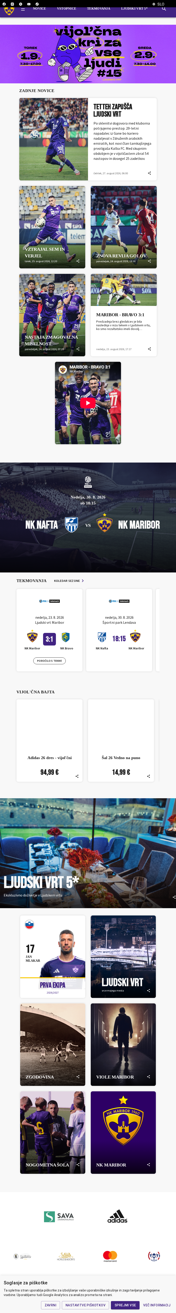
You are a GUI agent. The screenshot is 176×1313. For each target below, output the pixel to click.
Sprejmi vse (125, 1305)
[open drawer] (23, 8)
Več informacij (156, 1305)
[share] (149, 173)
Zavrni (50, 1305)
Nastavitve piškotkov (85, 1305)
